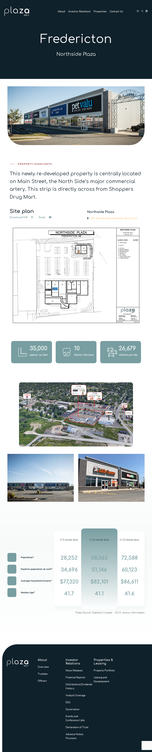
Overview (43, 667)
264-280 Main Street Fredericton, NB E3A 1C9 (113, 218)
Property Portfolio (104, 670)
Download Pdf (19, 217)
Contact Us (116, 11)
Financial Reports (75, 677)
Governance (72, 709)
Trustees (43, 674)
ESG (68, 702)
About (61, 11)
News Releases (74, 670)
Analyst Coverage (76, 695)
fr (138, 11)
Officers (42, 681)
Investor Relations (79, 11)
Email (42, 217)
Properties (100, 11)
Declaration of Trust (77, 727)
